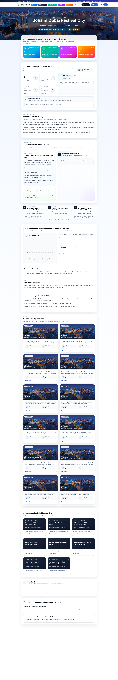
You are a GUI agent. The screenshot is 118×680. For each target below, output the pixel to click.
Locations (86, 4)
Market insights (98, 1)
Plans (92, 1)
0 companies (76, 29)
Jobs (35, 4)
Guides (62, 4)
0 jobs (69, 29)
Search (78, 4)
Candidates (53, 4)
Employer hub (79, 1)
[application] (39, 250)
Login (101, 4)
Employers (43, 4)
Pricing (70, 4)
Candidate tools (86, 1)
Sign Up (105, 5)
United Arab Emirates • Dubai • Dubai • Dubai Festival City (52, 29)
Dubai (64, 17)
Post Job (95, 4)
